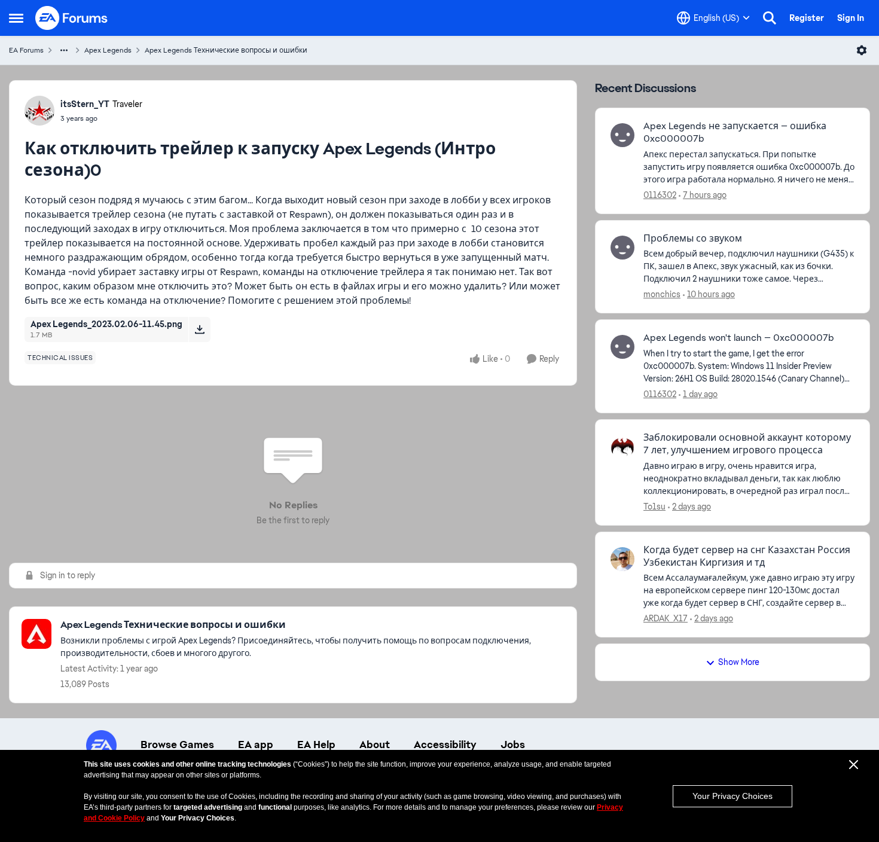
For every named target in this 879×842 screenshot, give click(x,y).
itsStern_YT (84, 104)
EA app (255, 744)
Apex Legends (108, 50)
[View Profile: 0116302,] (622, 135)
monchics (661, 294)
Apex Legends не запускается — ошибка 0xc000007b (734, 132)
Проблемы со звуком (692, 239)
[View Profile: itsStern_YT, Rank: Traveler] (39, 111)
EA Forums (26, 50)
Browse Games (177, 744)
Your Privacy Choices (732, 796)
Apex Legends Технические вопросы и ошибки (226, 50)
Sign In (850, 18)
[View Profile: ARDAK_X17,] (622, 559)
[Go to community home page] (71, 18)
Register (806, 18)
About (374, 744)
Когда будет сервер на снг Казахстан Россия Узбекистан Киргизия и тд (746, 556)
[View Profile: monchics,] (622, 248)
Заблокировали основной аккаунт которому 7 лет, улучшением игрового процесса (747, 444)
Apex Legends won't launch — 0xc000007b (738, 338)
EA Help (316, 744)
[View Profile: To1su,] (622, 447)
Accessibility (445, 744)
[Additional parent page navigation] (64, 50)
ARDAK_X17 (665, 618)
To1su (654, 506)
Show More (738, 662)
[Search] (769, 18)
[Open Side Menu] (16, 18)
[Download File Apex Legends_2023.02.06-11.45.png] (199, 329)
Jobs (512, 744)
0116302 (659, 195)
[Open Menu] (861, 50)
